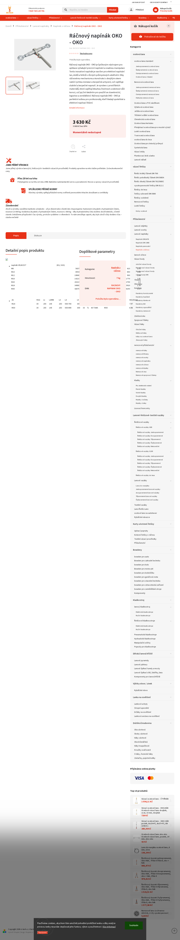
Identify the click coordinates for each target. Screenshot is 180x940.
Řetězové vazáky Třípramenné (148, 439)
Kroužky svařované (142, 750)
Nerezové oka (141, 371)
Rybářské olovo (141, 690)
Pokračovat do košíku (155, 36)
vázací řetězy (139, 166)
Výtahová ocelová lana (143, 107)
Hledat (112, 10)
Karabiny (138, 288)
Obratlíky (138, 284)
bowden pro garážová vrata (146, 577)
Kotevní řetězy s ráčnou (144, 535)
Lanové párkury (140, 664)
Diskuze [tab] (38, 235)
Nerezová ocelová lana (144, 82)
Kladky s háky (141, 403)
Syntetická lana (140, 147)
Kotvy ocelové (141, 211)
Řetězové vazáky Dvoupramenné (150, 436)
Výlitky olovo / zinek (142, 683)
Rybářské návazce (142, 517)
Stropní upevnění (141, 708)
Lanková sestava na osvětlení (146, 716)
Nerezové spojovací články (146, 375)
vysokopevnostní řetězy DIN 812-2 (148, 185)
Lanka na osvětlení (142, 697)
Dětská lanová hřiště (142, 653)
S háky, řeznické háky (143, 754)
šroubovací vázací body (145, 271)
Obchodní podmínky (159, 2)
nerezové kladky (142, 368)
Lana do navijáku (142, 485)
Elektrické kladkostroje (144, 612)
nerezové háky (141, 350)
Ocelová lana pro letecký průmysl (148, 143)
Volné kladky (141, 392)
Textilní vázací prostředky (145, 539)
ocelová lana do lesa (143, 139)
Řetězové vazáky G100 (144, 451)
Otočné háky (141, 329)
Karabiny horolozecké (144, 293)
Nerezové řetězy (141, 201)
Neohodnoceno (86, 54)
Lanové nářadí (140, 159)
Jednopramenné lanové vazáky (148, 489)
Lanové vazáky (140, 480)
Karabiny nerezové (143, 311)
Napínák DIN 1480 (142, 242)
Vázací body (139, 259)
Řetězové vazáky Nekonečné (148, 446)
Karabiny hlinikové (143, 300)
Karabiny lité (140, 304)
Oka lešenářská (141, 742)
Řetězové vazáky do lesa (145, 475)
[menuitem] (14, 18)
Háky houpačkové (141, 746)
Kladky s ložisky (142, 399)
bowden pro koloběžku (144, 573)
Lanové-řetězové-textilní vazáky (148, 415)
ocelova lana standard (143, 61)
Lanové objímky (141, 226)
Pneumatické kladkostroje (145, 634)
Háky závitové (140, 738)
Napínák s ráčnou (142, 250)
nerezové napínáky (143, 361)
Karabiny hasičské (143, 297)
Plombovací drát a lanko (144, 155)
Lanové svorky (140, 230)
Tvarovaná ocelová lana (144, 135)
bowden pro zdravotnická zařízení (148, 585)
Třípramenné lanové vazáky (146, 496)
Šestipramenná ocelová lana (147, 70)
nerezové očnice (142, 364)
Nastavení (42, 933)
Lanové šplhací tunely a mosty (147, 668)
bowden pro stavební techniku (147, 581)
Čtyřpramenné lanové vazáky (147, 500)
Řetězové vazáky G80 (144, 427)
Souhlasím (133, 925)
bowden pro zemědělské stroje (147, 589)
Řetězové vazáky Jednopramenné (150, 432)
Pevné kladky (141, 389)
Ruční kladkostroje (143, 615)
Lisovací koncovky (142, 408)
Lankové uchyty (141, 704)
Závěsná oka (139, 316)
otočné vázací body (143, 264)
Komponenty (139, 593)
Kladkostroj (138, 600)
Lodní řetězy (139, 205)
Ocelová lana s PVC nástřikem (146, 103)
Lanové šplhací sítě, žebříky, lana (148, 672)
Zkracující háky (142, 340)
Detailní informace (77, 107)
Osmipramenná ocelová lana (147, 73)
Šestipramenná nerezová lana (147, 91)
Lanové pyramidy (141, 660)
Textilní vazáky (140, 505)
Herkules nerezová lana (145, 98)
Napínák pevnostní (143, 246)
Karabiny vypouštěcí (143, 307)
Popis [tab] (16, 235)
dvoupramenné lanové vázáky (147, 493)
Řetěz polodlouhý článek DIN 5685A (149, 177)
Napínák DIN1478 (142, 239)
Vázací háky (139, 324)
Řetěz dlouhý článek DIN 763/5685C (149, 181)
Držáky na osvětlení (142, 712)
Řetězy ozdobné (141, 197)
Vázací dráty (139, 151)
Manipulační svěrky (142, 642)
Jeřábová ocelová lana (144, 111)
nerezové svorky (142, 357)
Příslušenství (139, 219)
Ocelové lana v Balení (144, 77)
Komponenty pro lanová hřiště (147, 676)
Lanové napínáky (141, 234)
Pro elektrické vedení (143, 385)
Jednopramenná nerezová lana (148, 87)
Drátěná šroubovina (142, 723)
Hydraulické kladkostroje (145, 638)
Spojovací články (141, 320)
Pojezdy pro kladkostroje (145, 646)
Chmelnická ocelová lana (144, 119)
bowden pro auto (141, 556)
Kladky (137, 380)
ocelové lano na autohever (145, 513)
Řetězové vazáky (141, 422)
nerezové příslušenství (144, 345)
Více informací (109, 926)
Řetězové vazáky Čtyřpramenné (149, 443)
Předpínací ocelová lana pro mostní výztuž (152, 127)
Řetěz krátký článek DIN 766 (146, 173)
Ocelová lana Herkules (143, 123)
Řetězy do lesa (140, 189)
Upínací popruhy (141, 530)
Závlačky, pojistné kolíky (144, 758)
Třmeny (137, 280)
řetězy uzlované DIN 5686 (145, 193)
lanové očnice (140, 255)
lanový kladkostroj (142, 606)
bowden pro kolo (141, 564)
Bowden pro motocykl (143, 568)
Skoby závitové (141, 733)
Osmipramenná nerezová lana (147, 94)
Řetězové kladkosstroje (144, 620)
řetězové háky (141, 333)
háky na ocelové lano (144, 336)
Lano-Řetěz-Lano (141, 509)
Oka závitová (139, 729)
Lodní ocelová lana (142, 131)
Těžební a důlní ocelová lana (146, 115)
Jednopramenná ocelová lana (147, 66)
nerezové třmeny (142, 354)
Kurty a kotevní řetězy (143, 524)
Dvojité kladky (141, 396)
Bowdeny (137, 549)
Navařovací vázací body (145, 268)
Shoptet (16, 932)
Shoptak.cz (29, 932)
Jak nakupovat (138, 2)
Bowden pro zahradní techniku (147, 560)
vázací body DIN (142, 275)
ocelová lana (139, 54)
